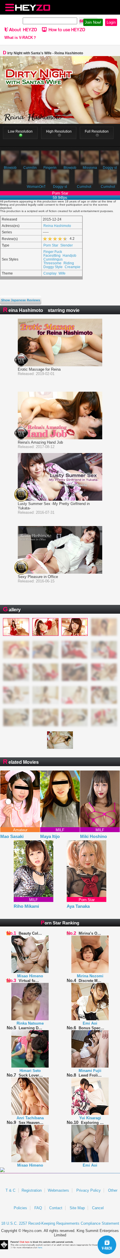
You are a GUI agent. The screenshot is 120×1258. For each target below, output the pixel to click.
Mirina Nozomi (90, 976)
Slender (66, 245)
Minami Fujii (90, 1070)
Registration (32, 1190)
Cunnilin (30, 167)
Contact (55, 1208)
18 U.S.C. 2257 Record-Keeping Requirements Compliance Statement (60, 1223)
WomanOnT (36, 186)
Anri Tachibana (30, 1118)
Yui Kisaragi (90, 1118)
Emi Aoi (90, 1023)
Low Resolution (20, 131)
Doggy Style (53, 267)
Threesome (52, 263)
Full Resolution (97, 131)
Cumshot (84, 186)
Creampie (72, 267)
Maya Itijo (50, 836)
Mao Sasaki (12, 836)
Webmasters (58, 1190)
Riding (68, 263)
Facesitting (52, 255)
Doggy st (110, 167)
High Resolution (59, 131)
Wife (62, 273)
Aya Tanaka (78, 906)
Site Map (77, 1208)
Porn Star (50, 245)
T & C (10, 1190)
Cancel (98, 1208)
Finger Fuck (52, 252)
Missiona (90, 167)
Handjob (69, 255)
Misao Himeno (30, 976)
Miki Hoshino (93, 836)
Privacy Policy (88, 1190)
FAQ (38, 1208)
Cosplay (50, 273)
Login (111, 22)
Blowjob (10, 167)
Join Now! (93, 22)
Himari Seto (30, 1070)
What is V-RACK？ (20, 38)
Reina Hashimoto (57, 226)
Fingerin (50, 167)
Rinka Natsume (30, 1023)
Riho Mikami (26, 906)
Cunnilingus (53, 259)
